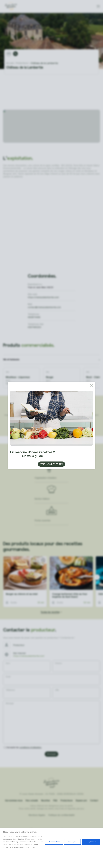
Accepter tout (90, 842)
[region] (51, 839)
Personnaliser (54, 842)
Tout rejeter (72, 842)
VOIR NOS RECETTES (51, 464)
